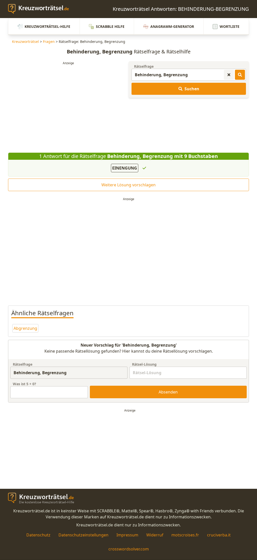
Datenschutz (38, 535)
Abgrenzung (25, 328)
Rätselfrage (144, 66)
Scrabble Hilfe (110, 26)
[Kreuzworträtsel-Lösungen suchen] (240, 75)
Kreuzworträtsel (25, 41)
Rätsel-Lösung (144, 364)
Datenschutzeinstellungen (83, 535)
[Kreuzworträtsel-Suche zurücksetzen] (229, 75)
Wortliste (229, 26)
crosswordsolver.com (128, 549)
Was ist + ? (24, 383)
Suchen (191, 89)
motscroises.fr (185, 535)
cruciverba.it (219, 535)
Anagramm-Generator (172, 26)
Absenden (168, 392)
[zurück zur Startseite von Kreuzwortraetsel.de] (41, 9)
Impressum (127, 535)
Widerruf (154, 535)
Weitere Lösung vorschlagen (128, 185)
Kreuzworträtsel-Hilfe (47, 26)
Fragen (49, 41)
